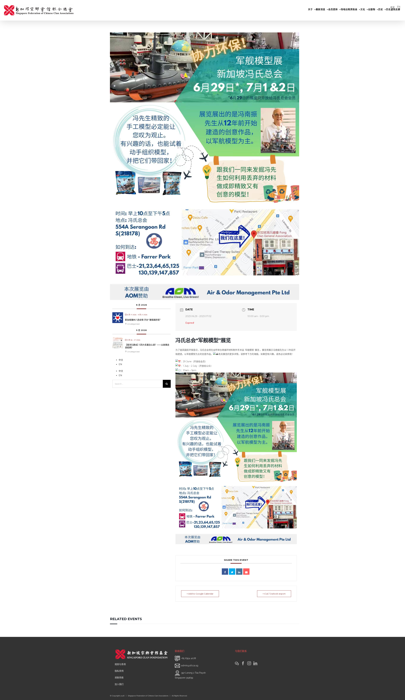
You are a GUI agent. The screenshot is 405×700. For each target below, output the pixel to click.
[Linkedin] (239, 571)
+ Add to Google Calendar (200, 593)
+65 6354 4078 (188, 658)
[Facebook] (243, 663)
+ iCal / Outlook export (274, 593)
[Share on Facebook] (225, 571)
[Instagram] (249, 663)
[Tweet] (232, 571)
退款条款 (119, 677)
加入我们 (119, 684)
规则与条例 (120, 664)
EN (398, 7)
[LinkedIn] (255, 663)
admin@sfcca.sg (189, 665)
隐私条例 (119, 671)
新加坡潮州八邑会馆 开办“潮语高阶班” (143, 319)
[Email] (246, 571)
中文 (392, 7)
